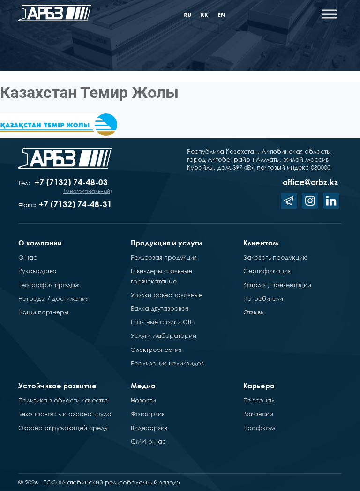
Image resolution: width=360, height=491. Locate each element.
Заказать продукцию (275, 257)
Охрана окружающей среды (63, 427)
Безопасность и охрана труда (65, 413)
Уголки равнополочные (166, 294)
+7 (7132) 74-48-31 (75, 204)
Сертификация (267, 271)
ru (187, 14)
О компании (40, 242)
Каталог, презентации (277, 285)
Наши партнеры (43, 312)
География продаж (49, 285)
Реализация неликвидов (167, 363)
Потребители (263, 298)
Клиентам (260, 242)
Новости (143, 400)
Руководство (37, 271)
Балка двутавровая (159, 308)
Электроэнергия (156, 349)
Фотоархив (148, 413)
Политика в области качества (63, 400)
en (221, 14)
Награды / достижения (53, 298)
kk (204, 14)
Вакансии (258, 413)
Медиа (143, 385)
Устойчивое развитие (57, 385)
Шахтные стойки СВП (163, 322)
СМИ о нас (148, 441)
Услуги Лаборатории (163, 335)
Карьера (259, 385)
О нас (27, 257)
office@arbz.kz (310, 182)
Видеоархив (149, 427)
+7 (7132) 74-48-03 (71, 182)
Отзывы (254, 312)
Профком (259, 427)
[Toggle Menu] (329, 13)
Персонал (259, 400)
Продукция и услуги (166, 242)
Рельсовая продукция (164, 257)
